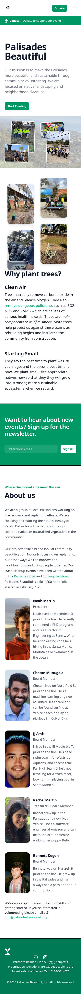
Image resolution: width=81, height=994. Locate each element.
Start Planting (16, 106)
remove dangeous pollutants (29, 305)
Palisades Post (24, 576)
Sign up (68, 449)
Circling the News (56, 576)
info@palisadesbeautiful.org (26, 917)
